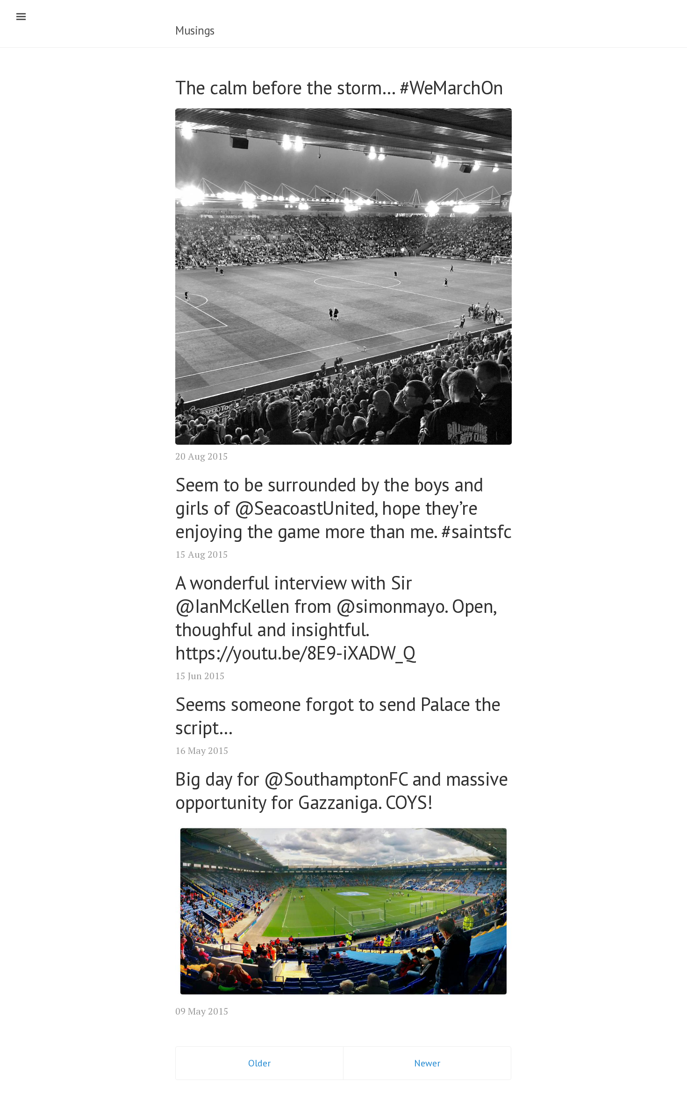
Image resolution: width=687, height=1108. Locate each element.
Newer (427, 1063)
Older (259, 1063)
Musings (195, 30)
